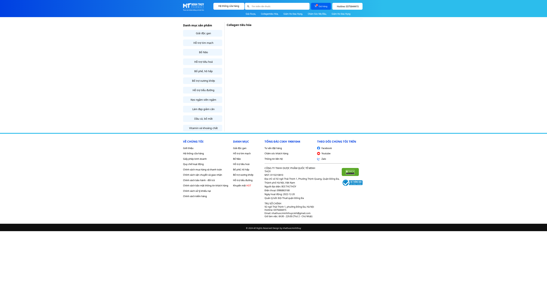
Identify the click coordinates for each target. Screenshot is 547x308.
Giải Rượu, (251, 14)
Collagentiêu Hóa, (269, 14)
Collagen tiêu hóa (239, 25)
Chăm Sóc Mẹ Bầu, (317, 14)
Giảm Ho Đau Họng (340, 14)
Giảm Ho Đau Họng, (293, 14)
